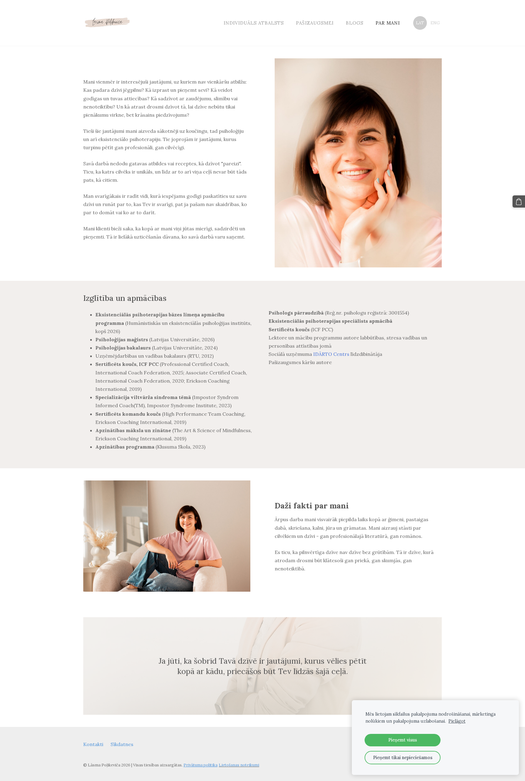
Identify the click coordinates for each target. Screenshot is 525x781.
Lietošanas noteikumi (239, 765)
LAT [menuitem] (420, 23)
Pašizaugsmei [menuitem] (315, 23)
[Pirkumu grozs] (519, 201)
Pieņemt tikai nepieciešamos (402, 757)
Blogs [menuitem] (354, 23)
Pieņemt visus (402, 740)
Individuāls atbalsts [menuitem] (254, 23)
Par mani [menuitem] (388, 23)
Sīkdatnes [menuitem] (122, 744)
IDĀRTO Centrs (331, 354)
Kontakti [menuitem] (93, 744)
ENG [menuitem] (435, 23)
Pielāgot (456, 721)
